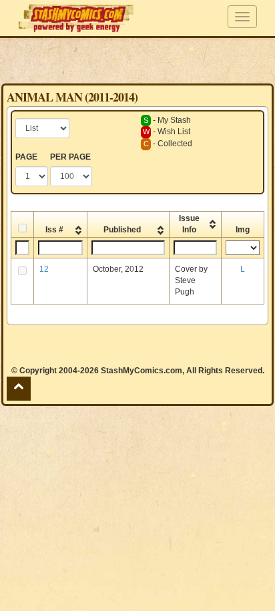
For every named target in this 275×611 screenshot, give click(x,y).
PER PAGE (70, 157)
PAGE (26, 157)
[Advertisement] (137, 60)
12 (44, 269)
